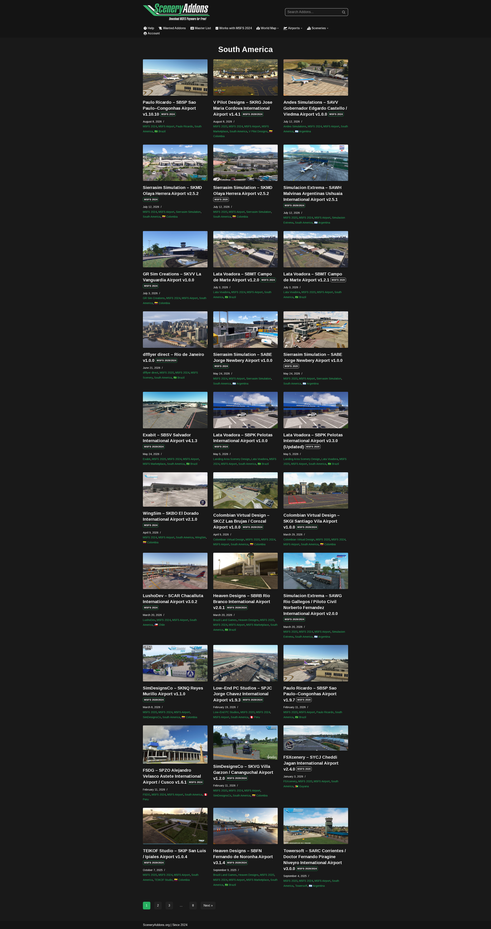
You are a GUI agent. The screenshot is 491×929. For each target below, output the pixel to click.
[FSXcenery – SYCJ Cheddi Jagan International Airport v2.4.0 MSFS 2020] (315, 738)
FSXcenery (290, 781)
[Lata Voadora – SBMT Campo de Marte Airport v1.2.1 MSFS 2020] (315, 249)
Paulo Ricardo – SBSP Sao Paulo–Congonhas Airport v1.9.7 (310, 694)
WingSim (200, 537)
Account (154, 33)
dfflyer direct (150, 372)
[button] (278, 28)
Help (151, 28)
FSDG (146, 794)
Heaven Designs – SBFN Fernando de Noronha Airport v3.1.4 (243, 856)
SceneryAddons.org (156, 925)
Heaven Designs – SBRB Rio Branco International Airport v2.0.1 (241, 601)
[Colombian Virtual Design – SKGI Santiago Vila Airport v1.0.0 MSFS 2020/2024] (315, 490)
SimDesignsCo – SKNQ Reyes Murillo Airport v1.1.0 (173, 693)
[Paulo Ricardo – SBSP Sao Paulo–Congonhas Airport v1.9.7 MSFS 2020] (315, 663)
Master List (203, 28)
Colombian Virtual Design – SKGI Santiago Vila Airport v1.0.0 (311, 521)
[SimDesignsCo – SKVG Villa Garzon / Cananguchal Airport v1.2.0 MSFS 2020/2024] (245, 742)
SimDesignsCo (152, 717)
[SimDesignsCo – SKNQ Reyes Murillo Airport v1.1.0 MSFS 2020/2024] (175, 663)
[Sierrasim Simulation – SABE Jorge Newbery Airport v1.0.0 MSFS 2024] (245, 329)
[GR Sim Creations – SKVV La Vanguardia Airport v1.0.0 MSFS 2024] (175, 249)
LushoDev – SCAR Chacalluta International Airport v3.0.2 (173, 601)
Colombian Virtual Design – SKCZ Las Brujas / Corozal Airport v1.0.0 (241, 521)
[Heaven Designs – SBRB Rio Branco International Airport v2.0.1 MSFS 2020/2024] (245, 571)
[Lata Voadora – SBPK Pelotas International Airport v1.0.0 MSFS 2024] (245, 410)
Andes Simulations (294, 126)
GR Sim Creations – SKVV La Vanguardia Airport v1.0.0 (172, 279)
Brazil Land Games (225, 620)
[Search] (343, 12)
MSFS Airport (166, 126)
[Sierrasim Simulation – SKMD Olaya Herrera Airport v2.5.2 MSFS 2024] (175, 163)
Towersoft (301, 885)
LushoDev (149, 620)
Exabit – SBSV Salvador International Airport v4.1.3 (170, 440)
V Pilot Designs (258, 131)
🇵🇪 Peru (255, 717)
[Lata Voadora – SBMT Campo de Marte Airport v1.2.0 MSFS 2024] (245, 249)
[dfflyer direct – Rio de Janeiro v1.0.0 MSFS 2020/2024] (175, 329)
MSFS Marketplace (154, 463)
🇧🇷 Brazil (160, 131)
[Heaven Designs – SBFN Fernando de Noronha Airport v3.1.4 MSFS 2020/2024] (245, 826)
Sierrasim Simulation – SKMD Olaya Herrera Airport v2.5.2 (172, 193)
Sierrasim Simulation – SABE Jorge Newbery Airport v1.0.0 (242, 360)
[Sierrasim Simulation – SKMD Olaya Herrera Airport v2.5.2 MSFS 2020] (245, 163)
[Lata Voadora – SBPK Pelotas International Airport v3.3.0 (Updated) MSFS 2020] (315, 410)
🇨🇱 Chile (159, 624)
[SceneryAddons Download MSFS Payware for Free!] (176, 12)
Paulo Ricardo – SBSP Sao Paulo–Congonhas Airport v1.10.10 (169, 108)
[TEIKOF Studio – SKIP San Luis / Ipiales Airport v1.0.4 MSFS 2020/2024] (175, 826)
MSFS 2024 (150, 126)
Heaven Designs (248, 620)
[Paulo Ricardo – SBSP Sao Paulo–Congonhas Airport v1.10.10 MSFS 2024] (175, 77)
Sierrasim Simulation (188, 211)
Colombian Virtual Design (228, 539)
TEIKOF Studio (163, 879)
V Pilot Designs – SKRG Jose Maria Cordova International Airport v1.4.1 (242, 108)
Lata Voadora (221, 292)
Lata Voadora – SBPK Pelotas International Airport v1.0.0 (243, 440)
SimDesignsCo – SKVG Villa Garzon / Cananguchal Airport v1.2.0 (243, 772)
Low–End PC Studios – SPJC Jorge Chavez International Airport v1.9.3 (242, 694)
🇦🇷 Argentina (303, 131)
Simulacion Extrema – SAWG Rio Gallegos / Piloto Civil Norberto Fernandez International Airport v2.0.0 (312, 607)
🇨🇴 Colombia (170, 216)
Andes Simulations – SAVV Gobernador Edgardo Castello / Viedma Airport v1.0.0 (315, 108)
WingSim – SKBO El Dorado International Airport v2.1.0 (171, 519)
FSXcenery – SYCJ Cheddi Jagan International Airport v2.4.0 (311, 763)
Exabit (146, 459)
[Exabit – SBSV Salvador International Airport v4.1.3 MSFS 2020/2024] (175, 410)
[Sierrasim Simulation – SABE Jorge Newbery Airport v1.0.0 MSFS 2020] (315, 329)
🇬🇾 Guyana (302, 786)
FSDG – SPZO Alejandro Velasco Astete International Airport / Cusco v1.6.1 (172, 776)
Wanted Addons (174, 28)
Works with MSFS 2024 (235, 28)
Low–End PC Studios (226, 712)
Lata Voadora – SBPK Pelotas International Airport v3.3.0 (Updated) (313, 441)
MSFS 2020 (220, 126)
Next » (208, 905)
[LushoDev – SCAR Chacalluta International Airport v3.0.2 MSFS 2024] (175, 571)
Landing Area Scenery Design (231, 459)
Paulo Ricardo (184, 126)
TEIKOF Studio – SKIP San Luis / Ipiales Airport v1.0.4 (174, 856)
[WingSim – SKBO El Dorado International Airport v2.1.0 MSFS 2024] (175, 489)
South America (238, 131)
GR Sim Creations (154, 298)
